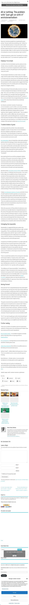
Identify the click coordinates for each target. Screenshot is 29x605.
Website (17, 470)
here (2, 368)
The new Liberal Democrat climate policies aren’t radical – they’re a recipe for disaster (21, 489)
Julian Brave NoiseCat (6, 346)
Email (17, 467)
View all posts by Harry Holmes (13, 436)
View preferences (14, 600)
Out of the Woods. (21, 121)
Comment (20, 20)
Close (2, 540)
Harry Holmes (4, 20)
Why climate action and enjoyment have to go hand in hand (14, 404)
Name (17, 464)
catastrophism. (4, 337)
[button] (27, 578)
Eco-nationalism (4, 140)
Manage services (5, 588)
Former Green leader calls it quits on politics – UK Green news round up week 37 (6, 489)
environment (10, 385)
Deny (14, 596)
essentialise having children (14, 170)
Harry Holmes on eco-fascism (18, 385)
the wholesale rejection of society (12, 192)
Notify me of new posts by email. (9, 473)
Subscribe (4, 575)
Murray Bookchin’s (5, 340)
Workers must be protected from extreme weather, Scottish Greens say (5, 421)
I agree (14, 555)
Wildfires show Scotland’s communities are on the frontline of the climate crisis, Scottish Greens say (5, 406)
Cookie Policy (11, 603)
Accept (14, 592)
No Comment (10, 21)
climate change (5, 385)
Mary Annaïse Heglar (6, 333)
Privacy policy (17, 603)
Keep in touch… (4, 557)
